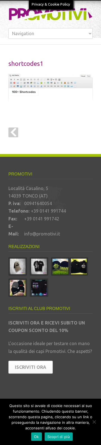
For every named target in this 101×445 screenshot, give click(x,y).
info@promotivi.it (42, 233)
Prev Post (13, 132)
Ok (36, 436)
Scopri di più (58, 436)
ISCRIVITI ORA (30, 367)
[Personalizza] (94, 422)
